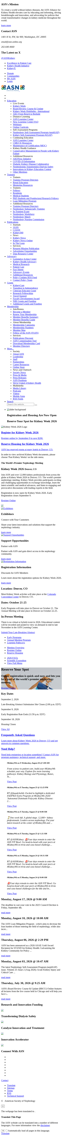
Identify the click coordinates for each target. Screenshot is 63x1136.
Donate (10, 73)
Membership (13, 306)
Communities (13, 76)
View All (5, 729)
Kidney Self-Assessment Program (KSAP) (32, 135)
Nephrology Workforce (23, 214)
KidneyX (11, 68)
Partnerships (18, 362)
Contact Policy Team (22, 280)
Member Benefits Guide (24, 319)
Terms (10, 1090)
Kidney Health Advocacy (24, 261)
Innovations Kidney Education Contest (32, 169)
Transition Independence (25, 288)
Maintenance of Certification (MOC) (30, 145)
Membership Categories (24, 325)
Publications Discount (23, 338)
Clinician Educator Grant (24, 290)
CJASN (16, 230)
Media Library (19, 388)
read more (5, 912)
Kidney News (19, 238)
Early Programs (14, 637)
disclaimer (45, 1125)
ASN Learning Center (23, 119)
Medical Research (21, 264)
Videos (16, 393)
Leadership (18, 356)
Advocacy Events (21, 272)
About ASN (18, 354)
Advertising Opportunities (25, 251)
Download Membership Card (26, 343)
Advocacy (12, 256)
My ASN (11, 78)
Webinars (17, 124)
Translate (11, 1085)
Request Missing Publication (26, 248)
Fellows (16, 190)
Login (10, 81)
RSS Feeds (18, 399)
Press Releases (19, 377)
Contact (4, 1080)
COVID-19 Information (24, 161)
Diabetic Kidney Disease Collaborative (31, 164)
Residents (17, 193)
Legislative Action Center (24, 259)
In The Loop (19, 243)
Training (11, 174)
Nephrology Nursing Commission (28, 219)
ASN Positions (20, 380)
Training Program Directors (25, 180)
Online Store (19, 367)
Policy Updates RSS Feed (25, 277)
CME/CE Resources (22, 143)
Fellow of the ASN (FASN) (26, 333)
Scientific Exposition (16, 660)
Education (11, 101)
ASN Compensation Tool (24, 341)
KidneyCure (18, 285)
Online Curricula (20, 127)
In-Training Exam (21, 211)
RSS (9, 1093)
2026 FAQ (12, 658)
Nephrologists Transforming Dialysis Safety (33, 166)
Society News (19, 372)
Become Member (21, 312)
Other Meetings (20, 172)
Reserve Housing (15, 653)
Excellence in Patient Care (19, 63)
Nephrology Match (21, 217)
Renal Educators (20, 182)
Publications (12, 222)
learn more (6, 25)
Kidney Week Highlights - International (31, 111)
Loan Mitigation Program (24, 201)
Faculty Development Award (26, 298)
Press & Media (20, 375)
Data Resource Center (23, 253)
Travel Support (20, 296)
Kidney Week (19, 106)
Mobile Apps (19, 396)
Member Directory (21, 346)
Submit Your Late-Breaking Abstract (18, 632)
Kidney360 (18, 232)
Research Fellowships (23, 293)
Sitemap (11, 1088)
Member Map (19, 330)
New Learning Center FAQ (25, 122)
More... (10, 348)
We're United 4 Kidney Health (27, 383)
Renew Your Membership (25, 314)
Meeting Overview (15, 647)
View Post (12, 781)
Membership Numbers (23, 327)
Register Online (8, 500)
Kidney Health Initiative (18, 65)
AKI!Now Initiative (22, 159)
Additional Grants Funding (27, 304)
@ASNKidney (8, 58)
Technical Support (15, 1096)
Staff (15, 359)
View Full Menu (14, 663)
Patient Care (18, 267)
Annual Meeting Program (19, 640)
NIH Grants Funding (24, 301)
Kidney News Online (23, 240)
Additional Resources (23, 275)
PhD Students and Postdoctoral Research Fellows (36, 198)
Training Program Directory (26, 206)
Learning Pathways (16, 642)
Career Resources (21, 364)
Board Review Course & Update (28, 108)
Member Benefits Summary (25, 317)
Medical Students (21, 195)
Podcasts (17, 391)
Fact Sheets (18, 269)
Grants (10, 283)
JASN (16, 227)
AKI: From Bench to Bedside (26, 114)
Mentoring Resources (23, 185)
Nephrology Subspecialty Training (29, 209)
